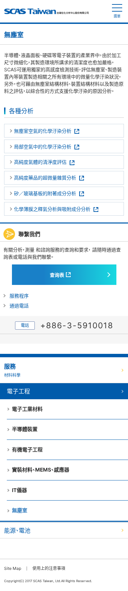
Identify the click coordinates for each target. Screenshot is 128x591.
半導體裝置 (25, 429)
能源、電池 (17, 530)
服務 (12, 370)
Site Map (12, 568)
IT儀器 (19, 490)
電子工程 (18, 391)
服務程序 (19, 296)
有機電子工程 (27, 449)
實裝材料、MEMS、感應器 (40, 469)
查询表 (57, 275)
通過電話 (19, 305)
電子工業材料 (27, 409)
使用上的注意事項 (48, 568)
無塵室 (19, 510)
